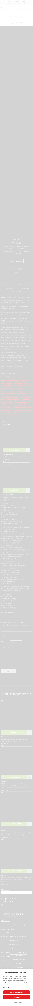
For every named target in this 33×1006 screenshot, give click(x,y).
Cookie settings (16, 1002)
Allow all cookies (16, 992)
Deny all (16, 997)
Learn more (6, 987)
